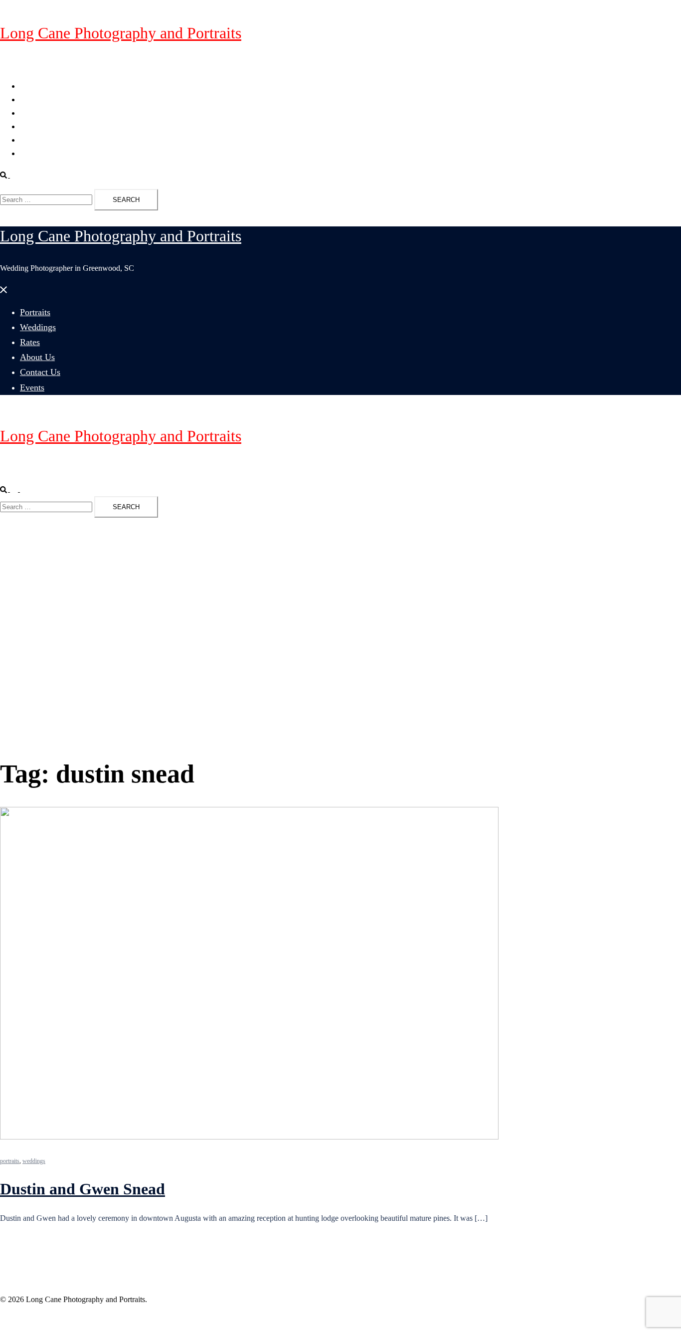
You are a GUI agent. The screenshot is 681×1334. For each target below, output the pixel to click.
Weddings (35, 99)
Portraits (33, 86)
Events (30, 153)
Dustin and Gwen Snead (82, 1189)
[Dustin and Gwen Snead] (249, 1137)
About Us (35, 126)
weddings (33, 1160)
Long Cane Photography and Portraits (120, 33)
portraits (9, 1160)
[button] (9, 175)
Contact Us (37, 140)
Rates (28, 113)
